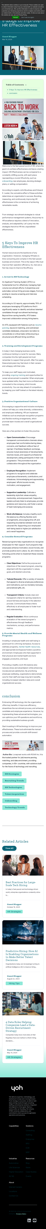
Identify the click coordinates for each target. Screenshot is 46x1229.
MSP (28, 1152)
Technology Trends (15, 807)
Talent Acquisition (14, 794)
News (28, 1167)
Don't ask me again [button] (27, 17)
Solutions (29, 1126)
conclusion (13, 93)
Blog (28, 1163)
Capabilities (14, 1126)
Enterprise (30, 1139)
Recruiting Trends (14, 780)
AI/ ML (11, 1176)
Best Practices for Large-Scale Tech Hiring (21, 884)
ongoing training (17, 375)
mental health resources (29, 647)
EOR (27, 1148)
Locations (13, 1191)
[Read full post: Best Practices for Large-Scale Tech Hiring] (23, 865)
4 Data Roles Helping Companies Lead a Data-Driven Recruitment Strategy (21, 1026)
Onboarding (11, 800)
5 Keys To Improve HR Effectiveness (23, 90)
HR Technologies (13, 787)
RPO (27, 1143)
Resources (30, 1158)
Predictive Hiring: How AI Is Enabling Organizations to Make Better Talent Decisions (22, 955)
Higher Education (16, 1172)
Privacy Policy (21, 1214)
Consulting (30, 1130)
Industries (13, 1158)
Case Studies (31, 1172)
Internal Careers (15, 1187)
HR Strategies (12, 774)
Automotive (13, 1163)
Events (28, 1176)
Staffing (29, 1135)
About (11, 1182)
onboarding (7, 181)
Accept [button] (15, 17)
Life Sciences (14, 1167)
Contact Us (13, 1196)
